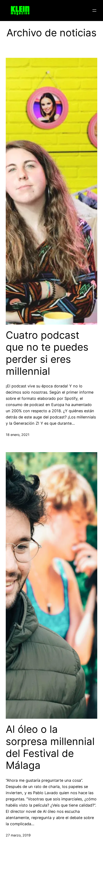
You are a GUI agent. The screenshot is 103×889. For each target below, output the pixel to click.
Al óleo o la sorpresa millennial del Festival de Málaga (50, 747)
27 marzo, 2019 (18, 835)
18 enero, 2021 (17, 435)
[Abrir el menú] (94, 10)
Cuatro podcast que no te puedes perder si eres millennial (47, 353)
